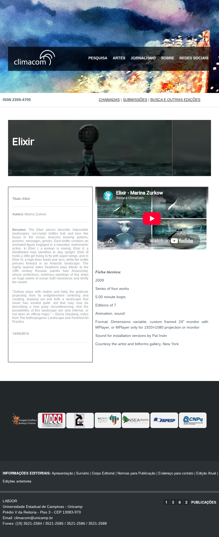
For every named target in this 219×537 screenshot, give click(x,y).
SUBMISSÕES (135, 100)
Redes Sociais (193, 58)
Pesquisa (97, 58)
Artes (119, 58)
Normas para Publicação (136, 473)
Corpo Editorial (103, 473)
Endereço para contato (175, 473)
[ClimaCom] (33, 68)
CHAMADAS (109, 100)
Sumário (82, 473)
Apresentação (62, 473)
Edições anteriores (17, 481)
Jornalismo (143, 58)
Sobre (167, 58)
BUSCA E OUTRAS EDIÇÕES (175, 100)
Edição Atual (206, 473)
